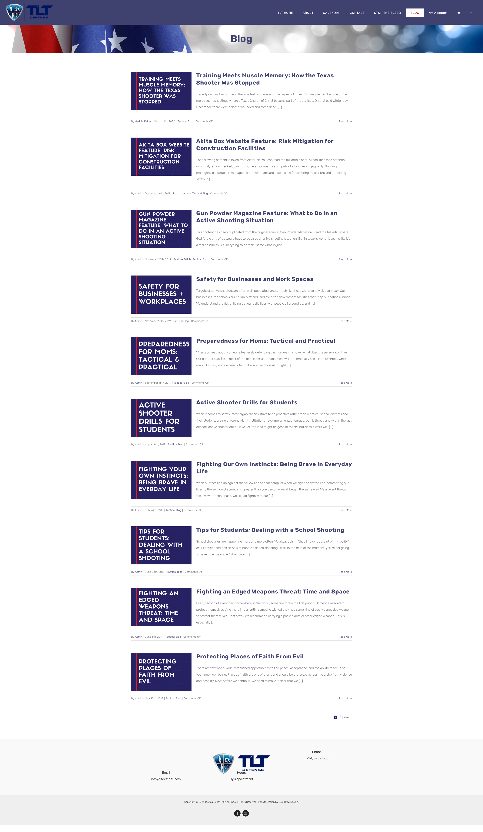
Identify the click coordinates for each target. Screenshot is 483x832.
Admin (138, 193)
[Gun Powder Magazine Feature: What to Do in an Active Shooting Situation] (161, 229)
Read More (345, 121)
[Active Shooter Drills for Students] (161, 418)
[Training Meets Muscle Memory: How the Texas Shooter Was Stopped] (161, 91)
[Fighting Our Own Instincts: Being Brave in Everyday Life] (161, 480)
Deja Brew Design (288, 801)
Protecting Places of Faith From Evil (250, 656)
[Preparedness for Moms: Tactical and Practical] (161, 356)
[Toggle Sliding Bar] (471, 12)
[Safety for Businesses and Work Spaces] (161, 295)
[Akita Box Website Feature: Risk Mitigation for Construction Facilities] (161, 157)
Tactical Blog (185, 121)
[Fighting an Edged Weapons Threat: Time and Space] (161, 607)
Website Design (266, 801)
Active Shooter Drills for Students (247, 402)
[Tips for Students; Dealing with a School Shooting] (161, 545)
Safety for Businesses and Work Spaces (255, 279)
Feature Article (182, 193)
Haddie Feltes (143, 121)
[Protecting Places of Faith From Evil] (161, 672)
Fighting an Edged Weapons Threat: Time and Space (273, 591)
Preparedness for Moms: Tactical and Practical (265, 340)
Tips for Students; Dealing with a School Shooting (270, 529)
